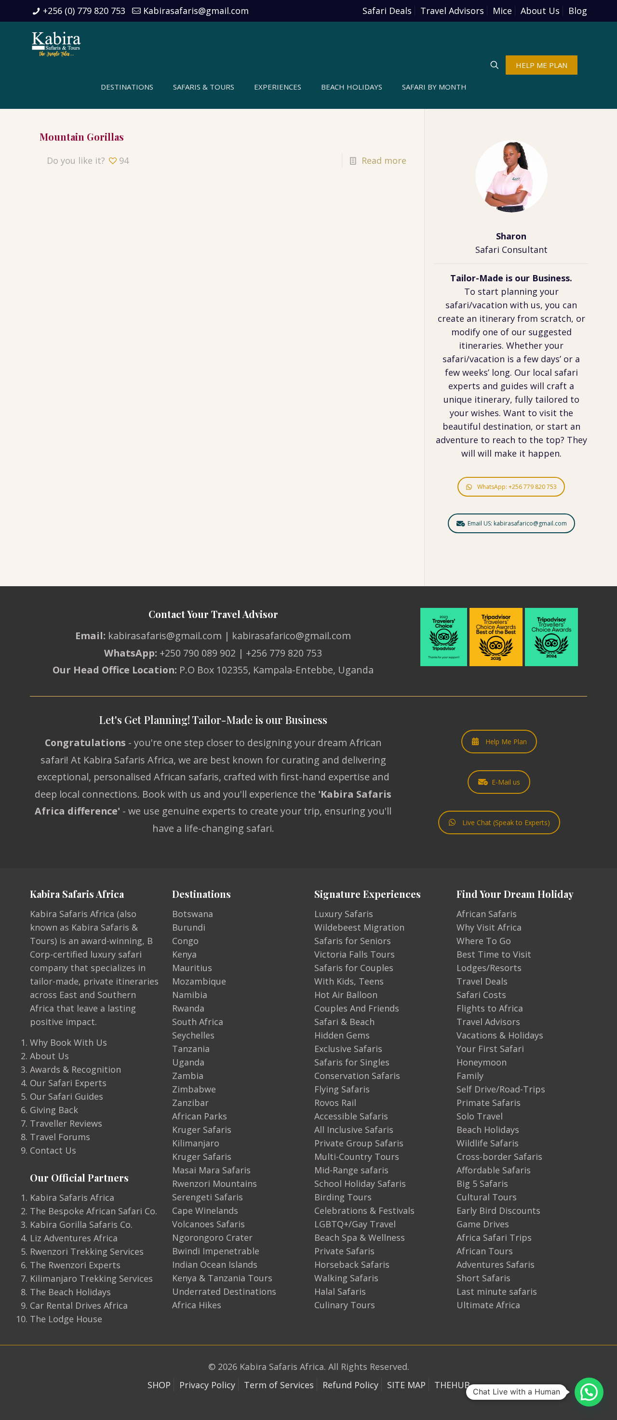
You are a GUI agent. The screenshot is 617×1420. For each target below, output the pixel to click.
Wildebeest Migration (359, 927)
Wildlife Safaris (487, 1143)
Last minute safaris (496, 1291)
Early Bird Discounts (498, 1210)
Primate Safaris (488, 1102)
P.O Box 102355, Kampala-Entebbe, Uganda (276, 669)
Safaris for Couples (353, 967)
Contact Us (53, 1150)
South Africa (197, 1021)
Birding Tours (343, 1197)
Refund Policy (350, 1385)
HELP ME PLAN (541, 65)
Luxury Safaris (343, 914)
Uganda (188, 1062)
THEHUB (452, 1385)
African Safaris (486, 914)
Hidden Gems (342, 1035)
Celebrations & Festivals (364, 1210)
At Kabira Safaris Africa (122, 759)
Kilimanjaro (195, 1143)
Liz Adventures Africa (74, 1238)
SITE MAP (406, 1385)
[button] (589, 1392)
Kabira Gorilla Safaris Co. (81, 1224)
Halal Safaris (340, 1291)
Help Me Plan (506, 741)
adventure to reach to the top (498, 440)
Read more (384, 160)
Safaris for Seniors (352, 941)
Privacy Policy (207, 1385)
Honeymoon (481, 1062)
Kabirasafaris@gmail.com (196, 10)
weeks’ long (486, 372)
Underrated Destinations (224, 1291)
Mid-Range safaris (351, 1170)
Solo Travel (479, 1116)
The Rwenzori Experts (75, 1265)
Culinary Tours (344, 1305)
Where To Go (483, 941)
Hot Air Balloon (345, 994)
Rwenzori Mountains (214, 1183)
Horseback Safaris (351, 1264)
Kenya (184, 954)
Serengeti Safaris (207, 1197)
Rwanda (188, 1008)
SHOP (159, 1385)
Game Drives (482, 1224)
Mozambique (199, 981)
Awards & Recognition (75, 1069)
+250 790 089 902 (198, 652)
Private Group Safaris (358, 1143)
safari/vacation (476, 305)
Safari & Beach (344, 1021)
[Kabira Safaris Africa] (56, 43)
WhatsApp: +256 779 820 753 (517, 487)
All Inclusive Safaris (353, 1129)
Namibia (189, 994)
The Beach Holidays (70, 1292)
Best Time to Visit (493, 954)
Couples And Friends (356, 1008)
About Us (540, 10)
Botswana (192, 914)
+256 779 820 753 (284, 652)
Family (469, 1075)
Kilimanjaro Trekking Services (91, 1278)
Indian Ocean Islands (214, 1264)
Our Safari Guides (66, 1096)
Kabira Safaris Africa (72, 1197)
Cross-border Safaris (499, 1156)
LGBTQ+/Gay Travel (355, 1224)
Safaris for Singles (351, 1062)
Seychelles (193, 1035)
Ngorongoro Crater (212, 1237)
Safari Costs (481, 994)
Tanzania (191, 1048)
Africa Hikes (196, 1305)
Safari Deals (387, 10)
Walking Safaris (346, 1278)
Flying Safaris (342, 1089)
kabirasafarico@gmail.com (291, 635)
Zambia (187, 1075)
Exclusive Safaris (348, 1048)
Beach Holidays (487, 1129)
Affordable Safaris (493, 1170)
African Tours (484, 1251)
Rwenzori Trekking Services (87, 1251)
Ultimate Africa (488, 1305)
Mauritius (192, 967)
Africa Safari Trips (494, 1237)
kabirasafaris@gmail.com (165, 635)
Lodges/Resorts (489, 967)
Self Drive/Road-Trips (500, 1089)
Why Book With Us (68, 1042)
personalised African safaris (156, 776)
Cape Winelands (205, 1210)
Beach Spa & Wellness (359, 1237)
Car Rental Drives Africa (79, 1305)
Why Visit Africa (489, 927)
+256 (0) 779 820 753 (84, 10)
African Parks (199, 1116)
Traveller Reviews (66, 1123)
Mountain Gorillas (82, 136)
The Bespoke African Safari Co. (93, 1211)
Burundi (188, 927)
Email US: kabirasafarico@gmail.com (517, 523)
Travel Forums (60, 1137)
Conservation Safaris (357, 1075)
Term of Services (279, 1385)
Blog (577, 10)
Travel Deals (482, 981)
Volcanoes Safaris (208, 1224)
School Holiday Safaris (360, 1183)
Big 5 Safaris (482, 1183)
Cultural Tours (486, 1197)
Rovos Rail (335, 1102)
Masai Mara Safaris (211, 1170)
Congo (185, 941)
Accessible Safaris (351, 1116)
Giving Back (54, 1110)
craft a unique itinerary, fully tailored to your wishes (511, 399)
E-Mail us (506, 782)
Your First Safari (490, 1048)
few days (541, 359)
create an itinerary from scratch (504, 318)
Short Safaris (483, 1278)
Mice (502, 10)
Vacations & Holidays (499, 1035)
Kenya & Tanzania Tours (222, 1278)
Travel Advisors (452, 10)
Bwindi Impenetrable (215, 1251)
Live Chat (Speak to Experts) (506, 822)
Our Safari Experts (68, 1083)
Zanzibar (190, 1102)
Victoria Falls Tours (354, 954)
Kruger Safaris (201, 1129)
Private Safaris (344, 1251)
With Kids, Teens (349, 981)
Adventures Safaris (495, 1264)
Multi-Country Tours (356, 1156)
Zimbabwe (194, 1089)
